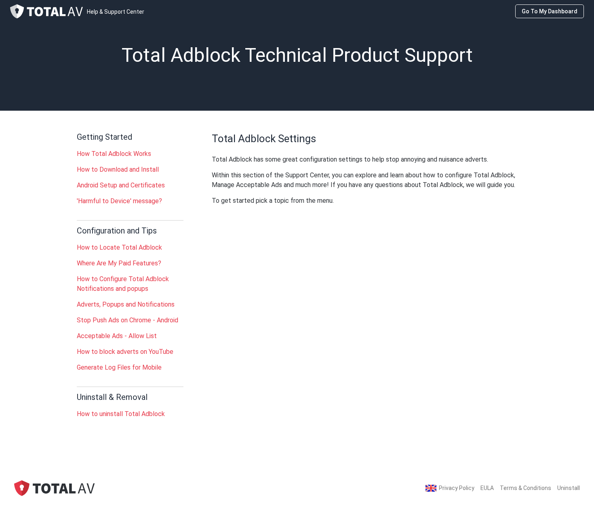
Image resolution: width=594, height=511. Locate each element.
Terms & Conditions (525, 488)
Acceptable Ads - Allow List (117, 336)
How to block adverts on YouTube (125, 351)
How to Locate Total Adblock (119, 247)
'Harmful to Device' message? (119, 201)
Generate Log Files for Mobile (119, 367)
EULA (487, 488)
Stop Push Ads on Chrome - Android (127, 320)
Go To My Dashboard (549, 11)
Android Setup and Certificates (121, 185)
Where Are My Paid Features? (119, 263)
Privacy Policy (456, 488)
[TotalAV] (54, 488)
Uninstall (568, 488)
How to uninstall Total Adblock (121, 414)
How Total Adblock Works (114, 154)
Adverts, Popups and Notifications (126, 304)
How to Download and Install (118, 169)
